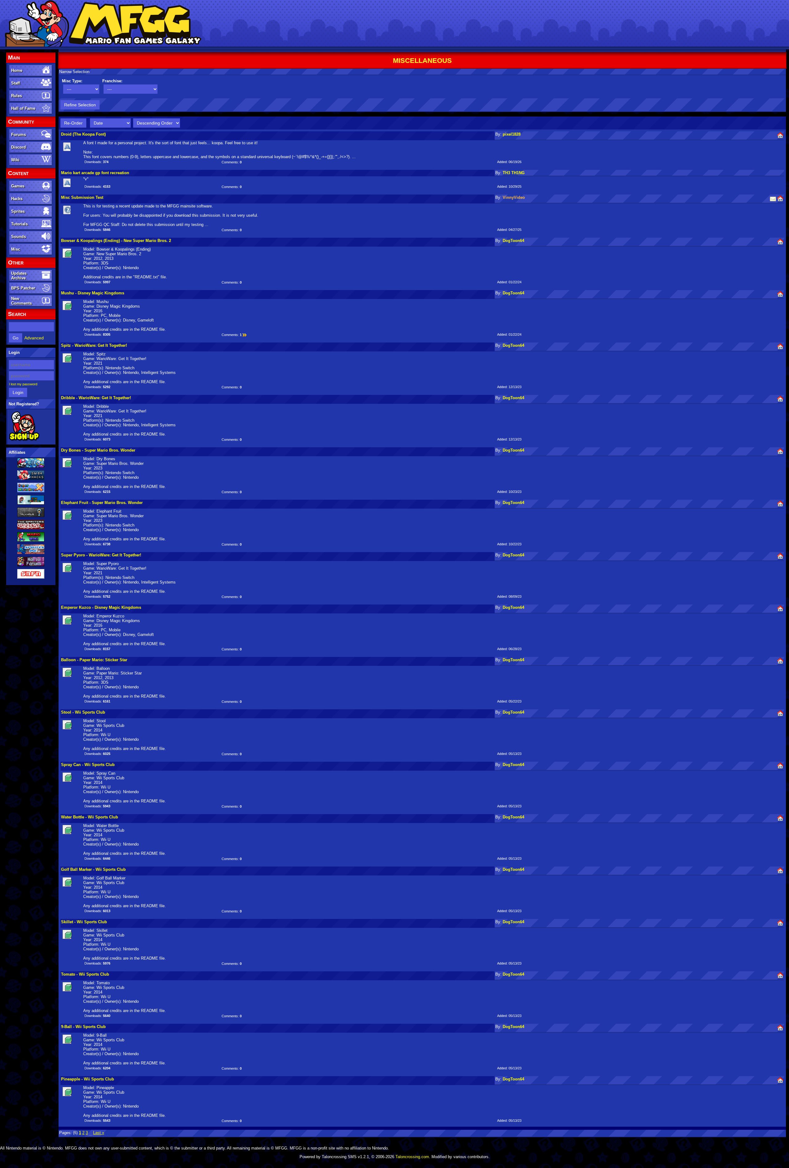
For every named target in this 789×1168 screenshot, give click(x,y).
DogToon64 (513, 240)
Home (16, 70)
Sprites (18, 211)
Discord (18, 147)
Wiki (15, 160)
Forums (18, 134)
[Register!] (24, 439)
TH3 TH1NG (514, 172)
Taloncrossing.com (412, 1156)
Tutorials (19, 224)
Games (17, 186)
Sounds (18, 236)
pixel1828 (512, 134)
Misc (15, 249)
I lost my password (23, 384)
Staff (15, 83)
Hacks (16, 198)
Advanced (34, 337)
